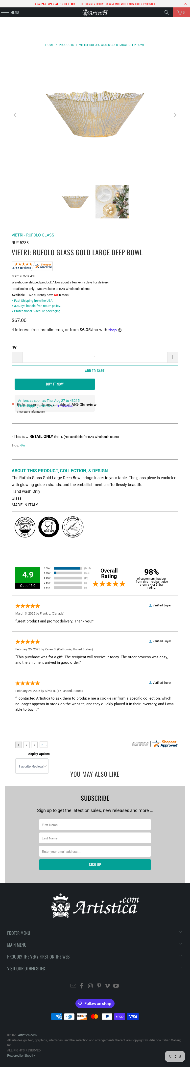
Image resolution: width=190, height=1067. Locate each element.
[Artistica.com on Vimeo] (107, 986)
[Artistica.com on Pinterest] (99, 986)
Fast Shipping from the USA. (32, 300)
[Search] (166, 12)
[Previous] (15, 115)
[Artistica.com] (95, 12)
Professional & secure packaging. (36, 311)
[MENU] (2, 12)
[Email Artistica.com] (73, 986)
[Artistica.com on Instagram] (90, 986)
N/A (22, 445)
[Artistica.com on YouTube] (116, 986)
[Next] (175, 115)
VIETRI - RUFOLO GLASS (33, 235)
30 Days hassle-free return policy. (36, 306)
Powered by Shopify (21, 1055)
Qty (14, 347)
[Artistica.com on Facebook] (82, 986)
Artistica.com (27, 1035)
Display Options (39, 754)
